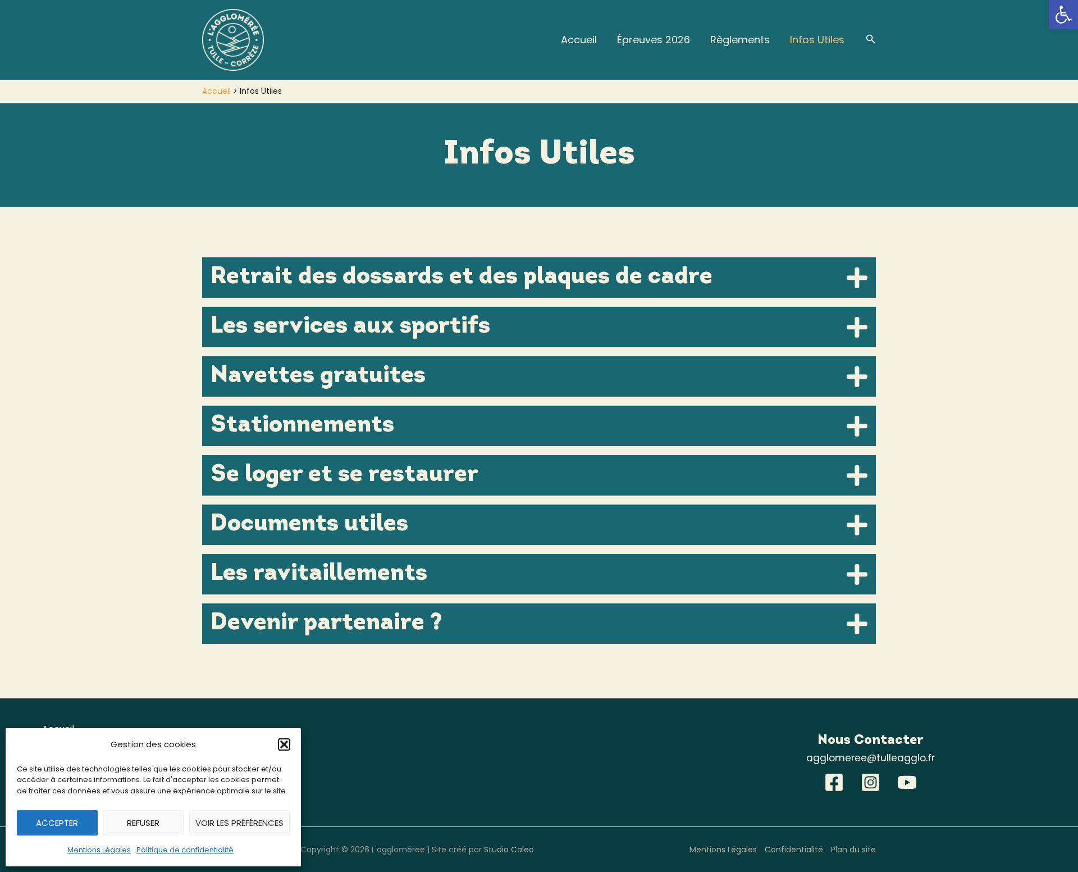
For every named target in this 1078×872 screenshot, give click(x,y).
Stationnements (302, 426)
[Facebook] (834, 782)
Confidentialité (794, 849)
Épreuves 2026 (653, 40)
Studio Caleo (509, 849)
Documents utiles (309, 524)
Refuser (143, 823)
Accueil (579, 40)
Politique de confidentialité (185, 849)
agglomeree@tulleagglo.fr (870, 758)
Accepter (57, 823)
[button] (1063, 14)
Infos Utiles (817, 40)
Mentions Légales (99, 849)
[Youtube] (907, 782)
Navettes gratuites (318, 376)
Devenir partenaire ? (326, 623)
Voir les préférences (239, 823)
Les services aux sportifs (350, 327)
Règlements (740, 40)
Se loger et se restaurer (344, 475)
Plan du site (853, 849)
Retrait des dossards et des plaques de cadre (461, 277)
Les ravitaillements (319, 574)
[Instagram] (870, 782)
